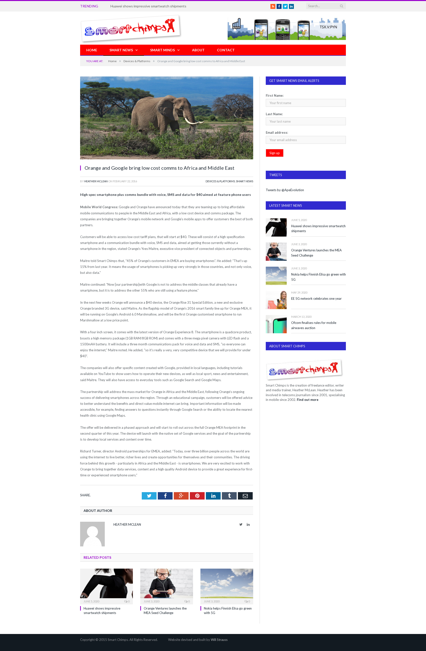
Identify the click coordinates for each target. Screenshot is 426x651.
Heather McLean (96, 181)
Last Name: (274, 114)
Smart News (121, 50)
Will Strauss (219, 640)
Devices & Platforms (220, 181)
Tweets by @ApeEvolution (285, 190)
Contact (226, 50)
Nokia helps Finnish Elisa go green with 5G (318, 276)
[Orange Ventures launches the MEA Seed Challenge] (166, 586)
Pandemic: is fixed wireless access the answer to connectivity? (158, 6)
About (198, 50)
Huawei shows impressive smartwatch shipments (318, 228)
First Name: (275, 95)
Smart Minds (162, 50)
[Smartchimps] (131, 28)
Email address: (277, 132)
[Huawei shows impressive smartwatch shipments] (106, 586)
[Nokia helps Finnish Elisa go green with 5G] (226, 586)
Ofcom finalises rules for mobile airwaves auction (313, 325)
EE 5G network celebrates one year (316, 298)
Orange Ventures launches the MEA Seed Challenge (316, 252)
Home (91, 50)
